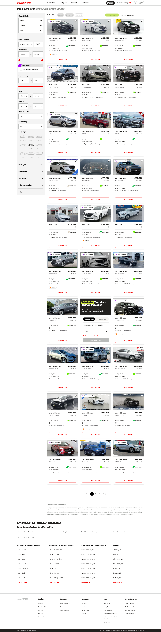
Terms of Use (107, 603)
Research (74, 3)
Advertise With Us (64, 610)
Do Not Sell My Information (110, 613)
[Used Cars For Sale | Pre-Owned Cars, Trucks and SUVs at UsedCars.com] (24, 3)
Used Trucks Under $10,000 (131, 613)
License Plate (89, 319)
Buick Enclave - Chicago (89, 532)
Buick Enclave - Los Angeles (58, 532)
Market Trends (85, 610)
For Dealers (85, 3)
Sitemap (84, 613)
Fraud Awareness (108, 610)
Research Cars (41, 617)
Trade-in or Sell (42, 606)
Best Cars (40, 613)
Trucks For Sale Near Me (131, 606)
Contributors (85, 606)
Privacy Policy (107, 606)
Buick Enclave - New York (26, 532)
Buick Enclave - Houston (121, 532)
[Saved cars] (135, 2)
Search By (40, 603)
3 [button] (99, 494)
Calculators (84, 603)
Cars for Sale (51, 3)
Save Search (112, 15)
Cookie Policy (107, 622)
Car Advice (40, 610)
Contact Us (62, 606)
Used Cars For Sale (129, 603)
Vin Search (102, 319)
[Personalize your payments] (75, 40)
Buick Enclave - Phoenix (26, 537)
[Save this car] (76, 21)
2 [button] (95, 494)
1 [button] (91, 494)
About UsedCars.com (65, 603)
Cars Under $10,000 (130, 610)
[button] (105, 495)
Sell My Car (63, 3)
